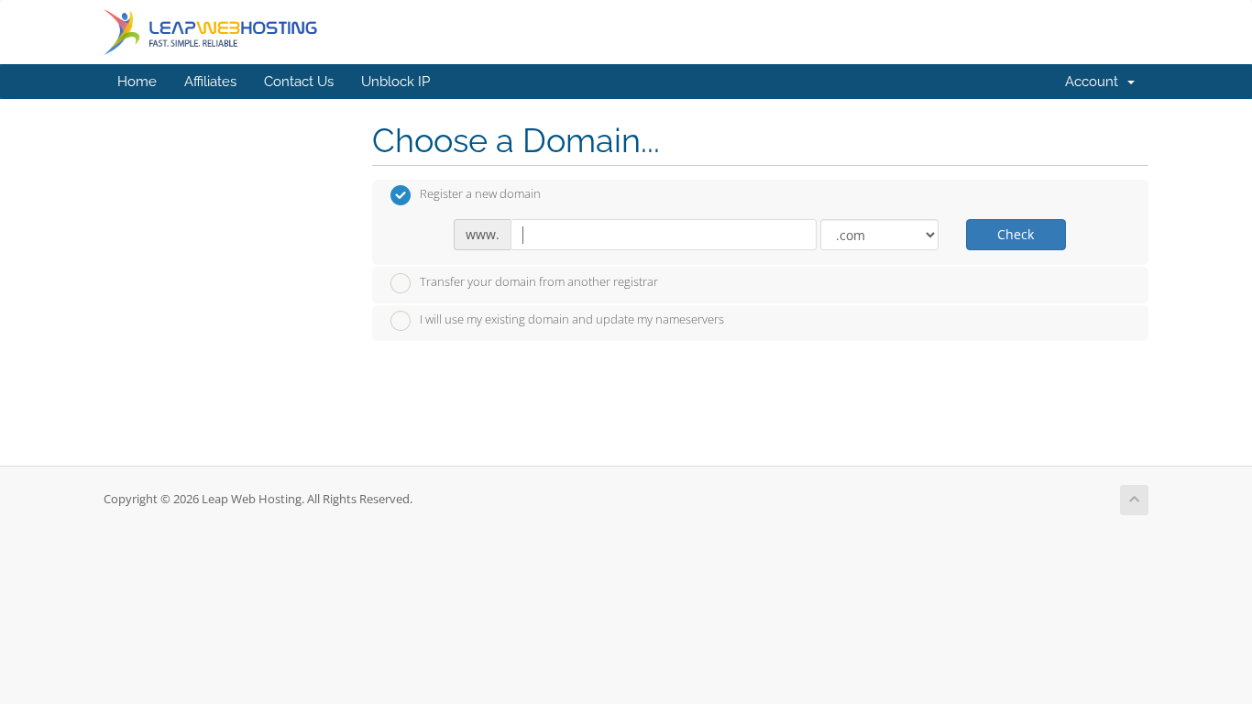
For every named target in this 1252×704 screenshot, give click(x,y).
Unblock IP (395, 81)
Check (1015, 234)
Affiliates (210, 81)
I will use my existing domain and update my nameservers (572, 320)
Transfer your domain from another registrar (539, 281)
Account (1095, 81)
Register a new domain (480, 194)
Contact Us (299, 81)
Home (137, 81)
